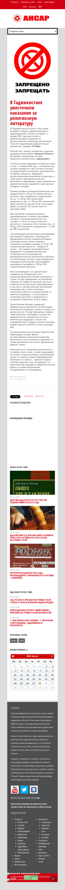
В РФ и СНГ (23, 822)
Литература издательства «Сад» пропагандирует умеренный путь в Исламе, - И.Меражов (32, 575)
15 (46, 675)
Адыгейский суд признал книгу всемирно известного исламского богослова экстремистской (31, 538)
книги (22, 640)
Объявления (23, 853)
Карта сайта (43, 856)
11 (21, 675)
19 (28, 679)
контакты (32, 7)
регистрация (49, 2)
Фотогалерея (20, 865)
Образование (24, 831)
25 (21, 683)
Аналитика (46, 822)
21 (40, 679)
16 (52, 675)
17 (15, 679)
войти (39, 2)
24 (15, 683)
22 (46, 679)
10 (15, 675)
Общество (22, 834)
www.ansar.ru (32, 807)
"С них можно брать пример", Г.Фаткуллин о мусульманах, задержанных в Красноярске (31, 623)
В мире (21, 828)
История (45, 834)
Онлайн (44, 837)
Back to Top (53, 878)
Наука (20, 840)
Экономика (22, 837)
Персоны (45, 825)
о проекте (14, 2)
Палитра (22, 843)
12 (28, 675)
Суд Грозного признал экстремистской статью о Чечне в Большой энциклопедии (31, 601)
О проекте (42, 840)
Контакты (42, 853)
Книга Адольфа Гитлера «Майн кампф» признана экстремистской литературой (30, 611)
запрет (13, 640)
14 (40, 675)
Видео (17, 856)
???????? (28, 396)
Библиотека (20, 862)
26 (28, 683)
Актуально (43, 819)
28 (40, 683)
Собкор (21, 825)
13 (34, 675)
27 (34, 683)
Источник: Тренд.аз (17, 376)
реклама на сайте (28, 2)
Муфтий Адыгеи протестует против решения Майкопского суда (28, 501)
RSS (25, 7)
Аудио (17, 859)
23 (52, 679)
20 (34, 679)
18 (21, 679)
